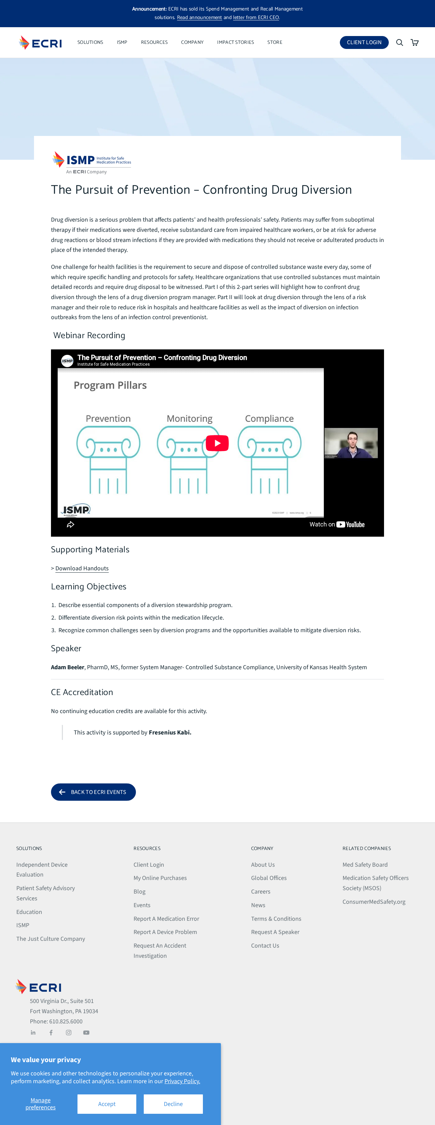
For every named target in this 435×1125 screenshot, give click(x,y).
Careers (261, 891)
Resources (154, 42)
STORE (274, 42)
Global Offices (269, 878)
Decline (173, 1104)
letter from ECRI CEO (256, 17)
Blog (139, 891)
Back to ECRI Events (98, 792)
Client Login (368, 43)
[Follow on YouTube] (86, 1032)
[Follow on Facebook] (51, 1032)
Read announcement (199, 17)
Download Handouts (82, 568)
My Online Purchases (160, 878)
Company (192, 42)
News (258, 905)
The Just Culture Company (50, 939)
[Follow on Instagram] (68, 1032)
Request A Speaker (275, 932)
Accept (107, 1104)
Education (29, 912)
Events (142, 905)
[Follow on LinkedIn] (33, 1032)
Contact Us (265, 945)
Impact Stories (235, 42)
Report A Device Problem (165, 932)
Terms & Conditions (276, 919)
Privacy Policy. (182, 1081)
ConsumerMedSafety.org (374, 902)
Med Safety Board (365, 865)
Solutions (90, 42)
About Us (263, 865)
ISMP (122, 42)
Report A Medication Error (166, 919)
